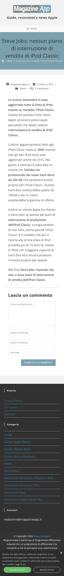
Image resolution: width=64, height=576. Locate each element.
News (23, 88)
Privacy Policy (13, 400)
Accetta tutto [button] (17, 570)
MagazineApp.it (20, 84)
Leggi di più (20, 564)
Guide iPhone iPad (17, 449)
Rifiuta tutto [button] (47, 570)
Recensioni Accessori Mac (22, 485)
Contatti (9, 414)
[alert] (32, 563)
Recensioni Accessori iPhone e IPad (28, 478)
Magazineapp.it (42, 536)
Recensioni (11, 471)
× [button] (61, 553)
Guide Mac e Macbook (19, 456)
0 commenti (42, 88)
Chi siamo (10, 407)
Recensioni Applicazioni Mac (23, 500)
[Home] (3, 60)
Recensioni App (14, 492)
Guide (8, 435)
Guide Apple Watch (17, 442)
